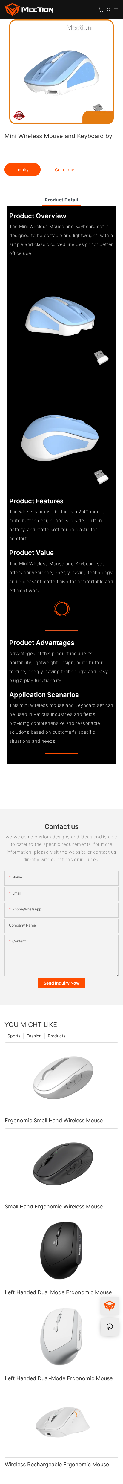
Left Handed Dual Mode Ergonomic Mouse (58, 1292)
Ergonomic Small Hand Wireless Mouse (54, 1120)
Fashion (34, 1035)
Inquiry (22, 169)
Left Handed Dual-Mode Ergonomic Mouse (59, 1378)
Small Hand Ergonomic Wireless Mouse (54, 1206)
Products (56, 1035)
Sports (13, 1035)
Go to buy (64, 169)
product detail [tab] (61, 200)
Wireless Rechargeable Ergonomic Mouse (57, 1464)
